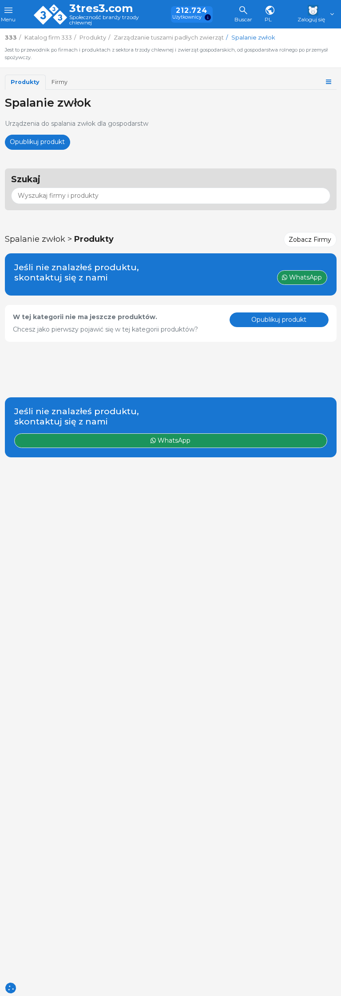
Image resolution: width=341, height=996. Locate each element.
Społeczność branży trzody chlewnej (104, 20)
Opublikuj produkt (37, 142)
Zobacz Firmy (310, 240)
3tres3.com (101, 8)
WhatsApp (173, 440)
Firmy (59, 82)
